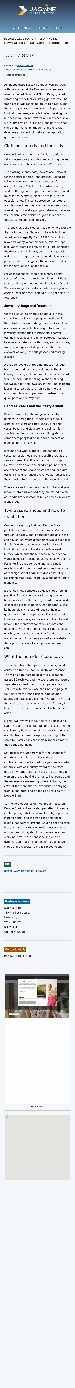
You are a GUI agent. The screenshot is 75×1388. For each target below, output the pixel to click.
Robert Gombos (25, 65)
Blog (58, 28)
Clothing (27, 42)
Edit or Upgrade (15, 75)
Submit (43, 28)
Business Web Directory (20, 38)
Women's (42, 42)
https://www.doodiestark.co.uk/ (25, 871)
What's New (22, 28)
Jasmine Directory (37, 10)
